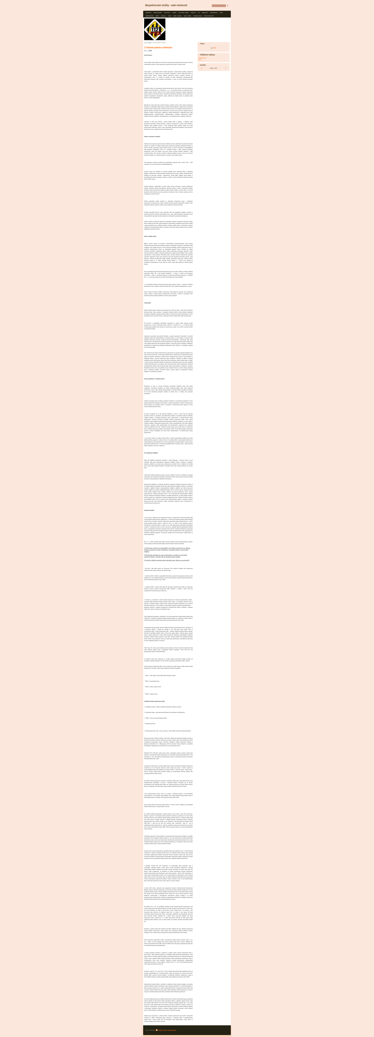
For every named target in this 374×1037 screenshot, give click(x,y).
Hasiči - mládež (187, 15)
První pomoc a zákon (183, 12)
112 (199, 12)
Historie (174, 12)
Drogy (221, 12)
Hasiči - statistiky (177, 15)
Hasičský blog (202, 58)
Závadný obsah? (162, 1030)
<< (201, 68)
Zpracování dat (172, 1030)
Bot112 (157, 15)
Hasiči (169, 15)
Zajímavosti (148, 12)
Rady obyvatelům (157, 12)
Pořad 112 (193, 12)
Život (199, 59)
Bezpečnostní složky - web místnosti (166, 5)
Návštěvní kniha (149, 15)
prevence (163, 15)
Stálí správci (205, 12)
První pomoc (167, 12)
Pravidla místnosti (197, 15)
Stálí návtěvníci (213, 12)
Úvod (145, 42)
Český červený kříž (209, 15)
